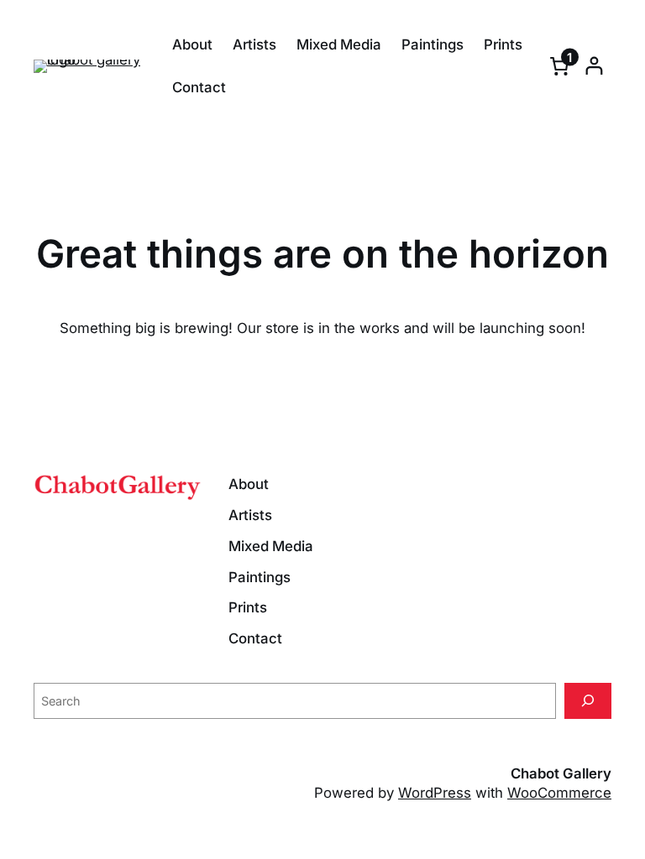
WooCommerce (559, 792)
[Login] (594, 66)
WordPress (434, 792)
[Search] (587, 701)
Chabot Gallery (561, 773)
